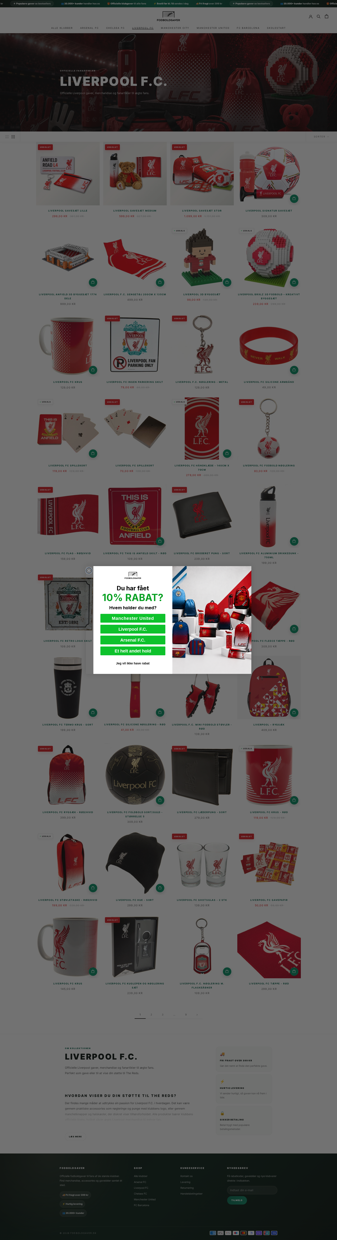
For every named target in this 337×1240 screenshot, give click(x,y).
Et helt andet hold (133, 650)
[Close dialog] (89, 571)
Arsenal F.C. (132, 640)
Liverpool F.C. (132, 629)
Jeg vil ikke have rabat (133, 663)
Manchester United (133, 618)
